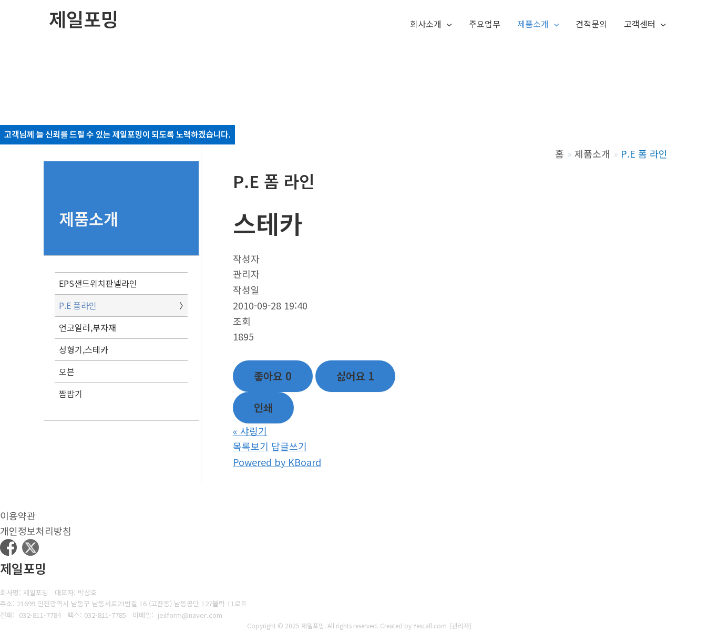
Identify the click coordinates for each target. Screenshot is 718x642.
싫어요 (355, 376)
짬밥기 (71, 393)
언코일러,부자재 (87, 327)
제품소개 (533, 23)
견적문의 (591, 23)
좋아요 (273, 376)
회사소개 (426, 23)
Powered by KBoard (277, 462)
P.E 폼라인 (78, 305)
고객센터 (639, 23)
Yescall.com (430, 625)
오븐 (67, 371)
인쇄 (263, 407)
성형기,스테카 (83, 349)
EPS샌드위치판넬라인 (98, 283)
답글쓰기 (289, 446)
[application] (447, 24)
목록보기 (251, 446)
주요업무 (484, 23)
